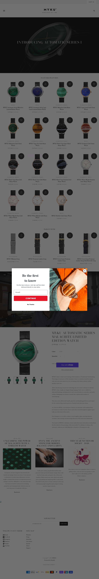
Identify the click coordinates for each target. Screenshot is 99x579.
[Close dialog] (84, 270)
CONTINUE (31, 298)
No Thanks (30, 304)
